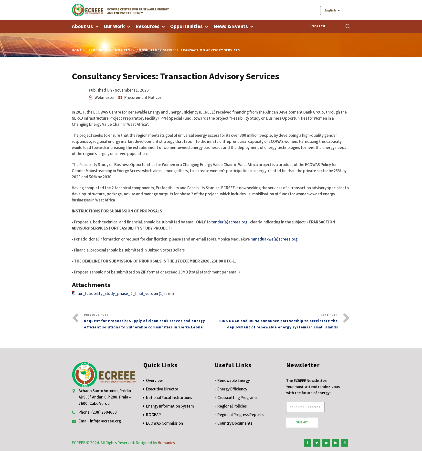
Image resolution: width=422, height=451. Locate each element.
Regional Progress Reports (240, 415)
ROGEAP (153, 415)
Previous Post (144, 321)
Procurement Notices (109, 50)
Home (77, 50)
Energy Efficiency (232, 389)
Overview (154, 381)
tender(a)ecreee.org (229, 222)
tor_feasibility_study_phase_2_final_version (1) (120, 294)
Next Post (278, 321)
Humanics (166, 443)
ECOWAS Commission (164, 423)
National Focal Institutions (169, 398)
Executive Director (162, 389)
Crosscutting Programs (237, 398)
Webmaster (105, 98)
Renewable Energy (233, 381)
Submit (302, 422)
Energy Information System (170, 406)
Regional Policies (232, 406)
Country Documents (234, 423)
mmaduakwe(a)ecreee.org (274, 239)
